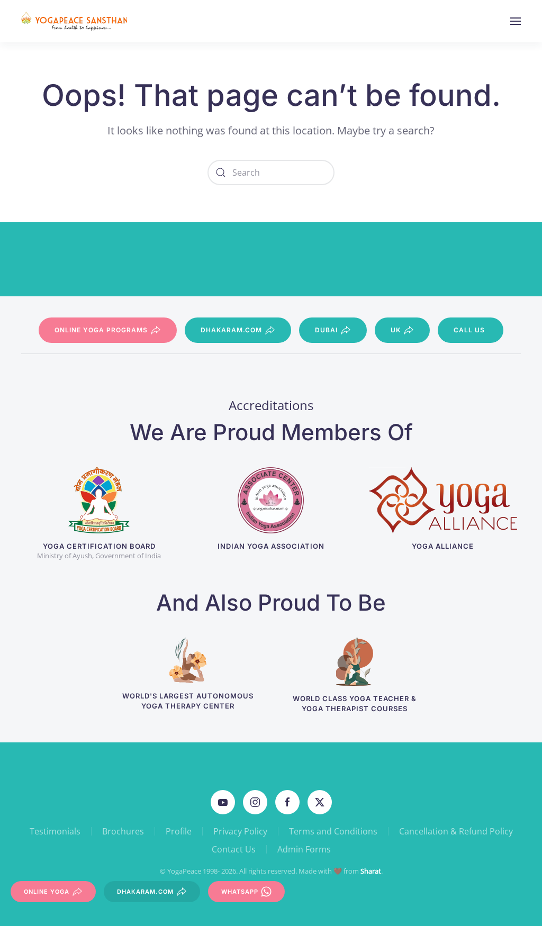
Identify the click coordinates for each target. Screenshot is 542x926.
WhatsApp (239, 891)
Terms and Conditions (333, 831)
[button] (515, 21)
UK (396, 330)
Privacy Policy (240, 831)
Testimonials (55, 831)
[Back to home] (75, 21)
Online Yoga (46, 891)
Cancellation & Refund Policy (456, 831)
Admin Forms (304, 849)
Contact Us (234, 849)
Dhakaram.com (231, 330)
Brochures (123, 831)
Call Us (469, 330)
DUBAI (326, 330)
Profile (179, 831)
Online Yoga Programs (101, 330)
